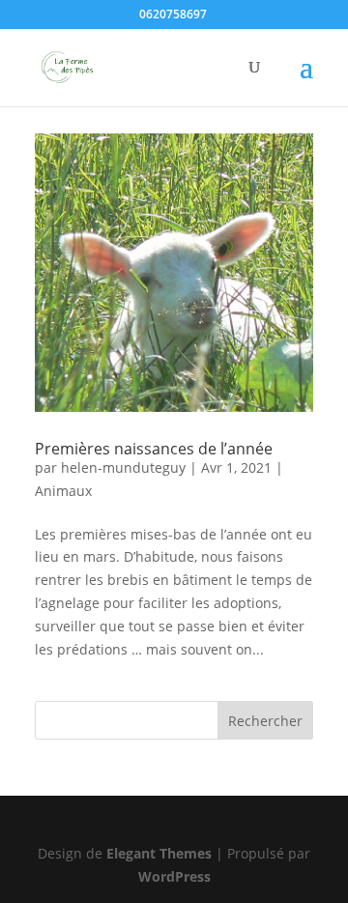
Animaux (63, 490)
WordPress (174, 876)
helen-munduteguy (123, 467)
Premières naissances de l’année (154, 448)
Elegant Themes (159, 853)
